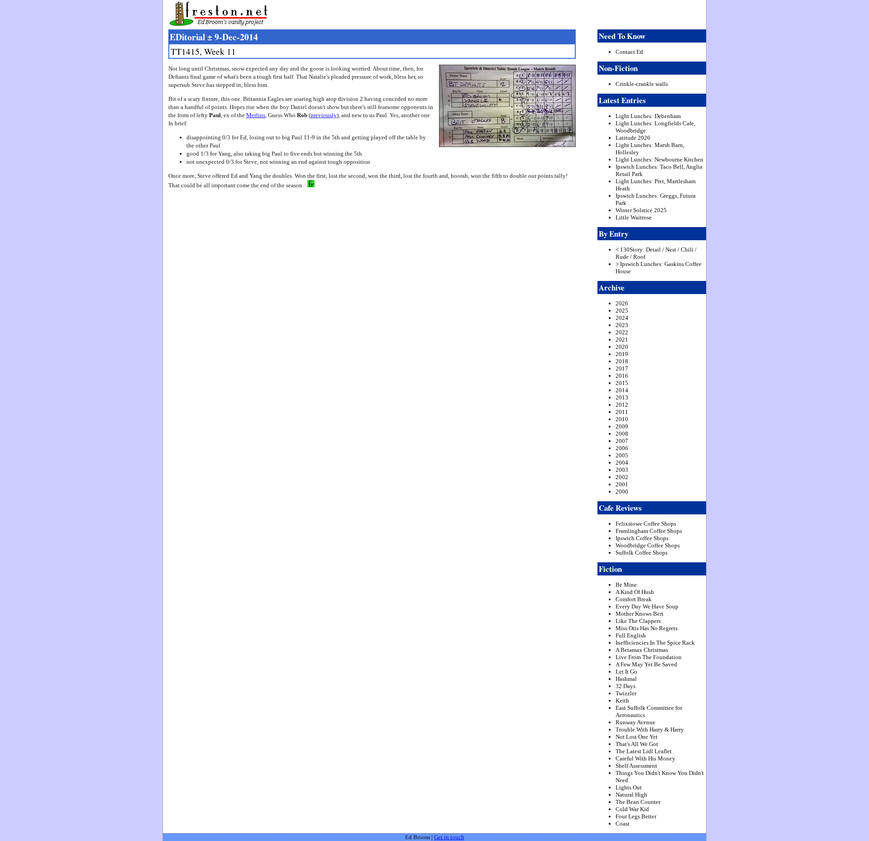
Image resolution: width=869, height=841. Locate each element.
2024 (622, 317)
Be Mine (626, 584)
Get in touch (449, 837)
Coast (623, 823)
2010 (622, 419)
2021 (622, 339)
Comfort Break (634, 599)
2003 (622, 469)
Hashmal (626, 678)
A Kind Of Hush (635, 592)
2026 (622, 303)
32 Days (625, 686)
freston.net (437, 13)
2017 (622, 368)
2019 (622, 354)
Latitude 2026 (633, 137)
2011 (622, 412)
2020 (622, 346)
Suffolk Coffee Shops (642, 552)
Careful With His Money (645, 758)
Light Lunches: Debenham (648, 116)
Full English (631, 635)
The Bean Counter (638, 801)
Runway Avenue (635, 722)
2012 (622, 404)
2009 (622, 426)
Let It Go (626, 671)
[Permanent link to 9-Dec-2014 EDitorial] (310, 185)
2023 (622, 325)
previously (323, 115)
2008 (622, 433)
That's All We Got (637, 744)
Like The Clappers (638, 621)
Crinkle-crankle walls (642, 84)
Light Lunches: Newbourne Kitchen (659, 159)
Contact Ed (629, 51)
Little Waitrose (634, 217)
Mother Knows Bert (640, 613)
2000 (622, 491)
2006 (622, 448)
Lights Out (629, 787)
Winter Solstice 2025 (641, 210)
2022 (622, 332)
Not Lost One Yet (637, 736)
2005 (622, 455)
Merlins (255, 115)
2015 (622, 383)
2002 (622, 477)
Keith (622, 700)
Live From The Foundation (649, 657)
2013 (622, 397)
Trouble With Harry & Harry (650, 729)
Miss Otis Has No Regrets (647, 628)
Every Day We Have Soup (647, 606)
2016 (622, 375)
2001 (622, 484)
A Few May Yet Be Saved (646, 664)
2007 (622, 440)
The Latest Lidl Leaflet (644, 751)
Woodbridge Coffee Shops (648, 545)
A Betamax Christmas (642, 649)
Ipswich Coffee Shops (642, 538)
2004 (622, 462)
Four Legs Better (636, 816)
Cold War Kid (632, 809)
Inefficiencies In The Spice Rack (655, 642)
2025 (622, 310)
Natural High (631, 794)
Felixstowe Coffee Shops (646, 523)
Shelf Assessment (636, 765)
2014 (622, 390)
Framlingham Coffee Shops (649, 530)
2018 (622, 361)
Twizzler (626, 693)
